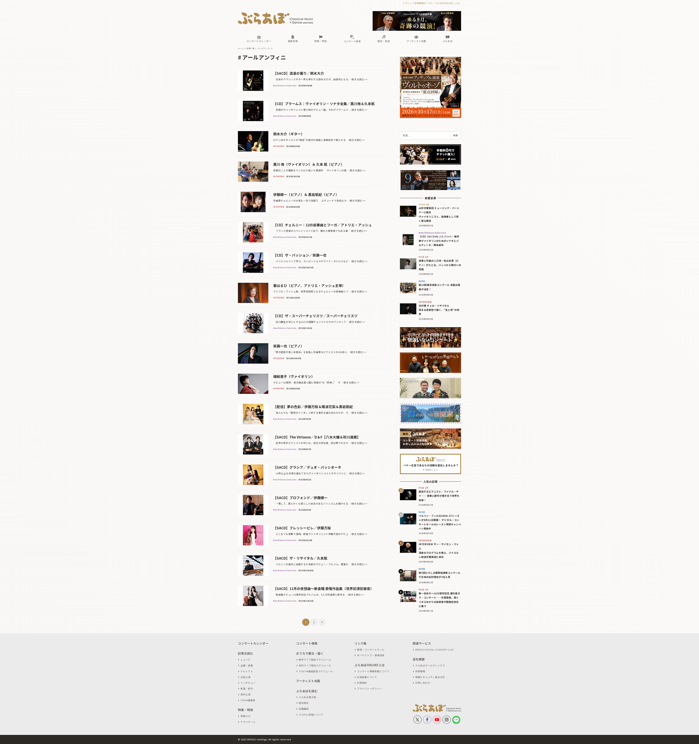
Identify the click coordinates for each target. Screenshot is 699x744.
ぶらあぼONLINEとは (369, 665)
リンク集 (360, 643)
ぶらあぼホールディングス (430, 665)
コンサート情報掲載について (373, 671)
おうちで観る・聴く (310, 653)
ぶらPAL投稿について (311, 714)
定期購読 (304, 708)
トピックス (246, 671)
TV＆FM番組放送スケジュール (316, 671)
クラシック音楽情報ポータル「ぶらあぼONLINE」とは (431, 3)
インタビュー (247, 682)
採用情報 (420, 671)
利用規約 (362, 682)
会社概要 (419, 659)
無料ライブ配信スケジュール (315, 659)
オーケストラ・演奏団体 (370, 655)
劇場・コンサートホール (370, 649)
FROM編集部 (247, 700)
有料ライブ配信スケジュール (315, 665)
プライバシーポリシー (369, 688)
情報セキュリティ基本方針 (430, 677)
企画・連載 (246, 665)
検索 (455, 135)
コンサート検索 (306, 643)
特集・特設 (245, 710)
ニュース (245, 659)
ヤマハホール (247, 722)
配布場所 (304, 703)
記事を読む (245, 653)
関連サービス (422, 643)
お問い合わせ (422, 682)
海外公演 (245, 694)
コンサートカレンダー (253, 643)
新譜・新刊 (246, 688)
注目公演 (245, 677)
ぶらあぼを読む (306, 691)
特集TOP (245, 716)
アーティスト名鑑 (308, 681)
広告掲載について (367, 677)
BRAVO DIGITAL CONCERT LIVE (434, 649)
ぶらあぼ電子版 (307, 697)
